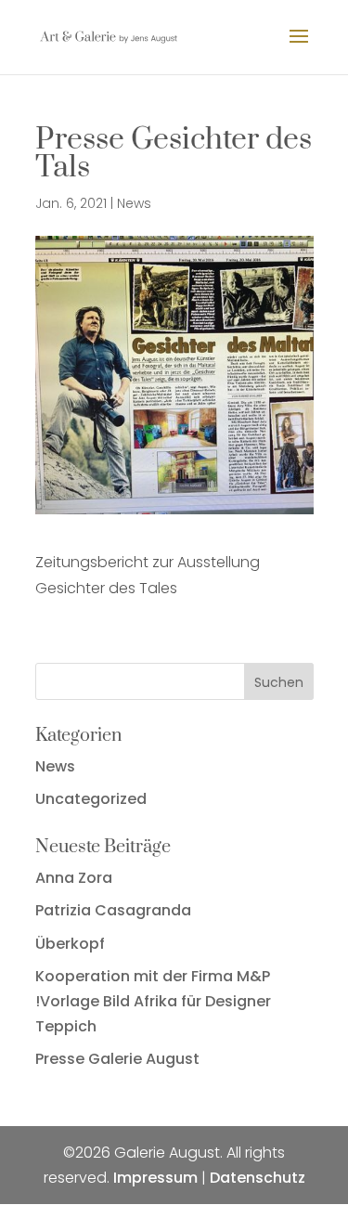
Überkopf (70, 943)
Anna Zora (73, 877)
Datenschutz (257, 1177)
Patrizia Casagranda (113, 910)
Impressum (155, 1177)
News (134, 203)
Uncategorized (91, 799)
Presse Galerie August (117, 1058)
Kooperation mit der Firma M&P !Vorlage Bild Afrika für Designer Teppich (153, 1001)
